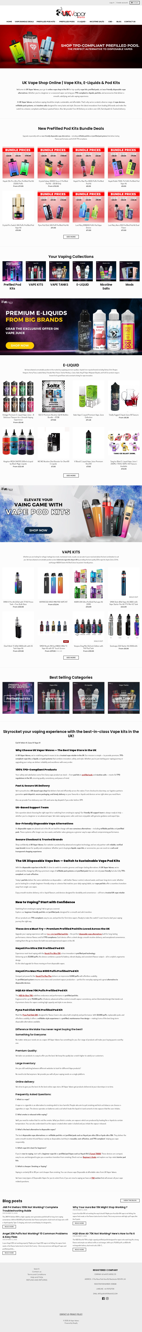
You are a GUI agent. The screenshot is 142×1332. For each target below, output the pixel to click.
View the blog (130, 1200)
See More (71, 237)
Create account (122, 3)
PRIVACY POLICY (76, 1314)
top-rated (57, 934)
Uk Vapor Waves (74, 1320)
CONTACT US (64, 1314)
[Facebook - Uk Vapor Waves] (103, 1298)
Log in (112, 3)
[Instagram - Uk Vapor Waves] (107, 1298)
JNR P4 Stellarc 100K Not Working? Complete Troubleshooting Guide (30, 1209)
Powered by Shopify (71, 1323)
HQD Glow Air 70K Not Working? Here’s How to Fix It (104, 1233)
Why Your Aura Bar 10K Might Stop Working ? (100, 1207)
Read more (9, 1226)
